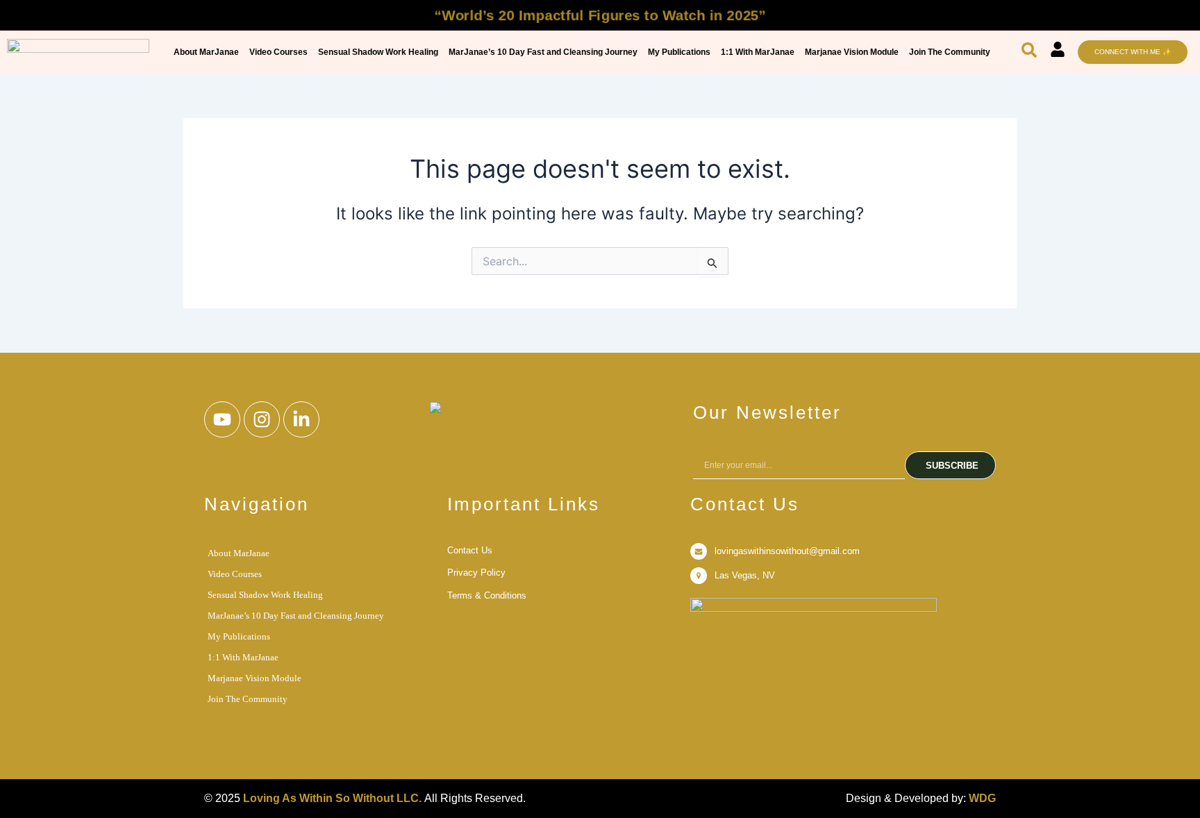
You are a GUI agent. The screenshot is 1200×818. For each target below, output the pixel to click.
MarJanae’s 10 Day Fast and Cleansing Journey (543, 52)
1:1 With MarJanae (757, 52)
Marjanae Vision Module (852, 52)
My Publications (679, 52)
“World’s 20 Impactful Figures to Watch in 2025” (600, 15)
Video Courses (278, 52)
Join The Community (949, 52)
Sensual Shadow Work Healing (378, 52)
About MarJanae (206, 52)
